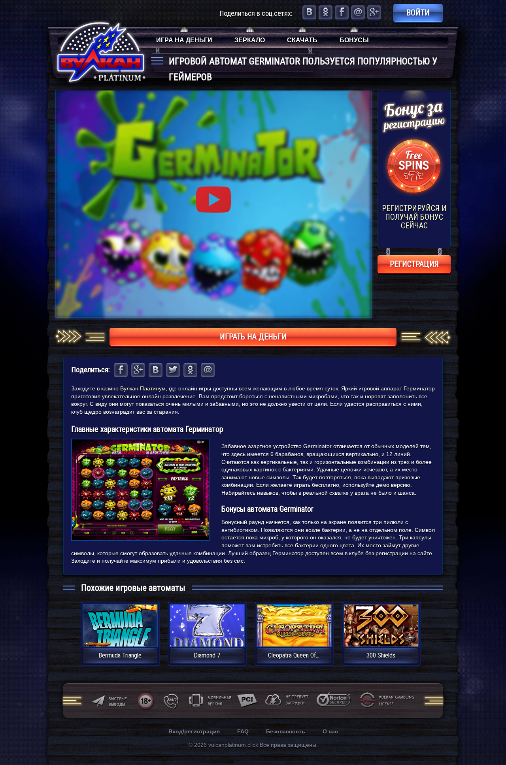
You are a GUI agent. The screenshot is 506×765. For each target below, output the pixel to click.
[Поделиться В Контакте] (309, 12)
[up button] (488, 737)
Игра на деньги (184, 40)
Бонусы (354, 40)
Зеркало (249, 40)
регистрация (414, 264)
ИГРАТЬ (120, 620)
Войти (418, 12)
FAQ (243, 731)
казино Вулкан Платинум (133, 388)
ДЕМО (120, 635)
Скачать (302, 40)
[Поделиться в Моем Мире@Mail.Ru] (358, 12)
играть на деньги (253, 336)
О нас (330, 731)
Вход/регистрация (194, 731)
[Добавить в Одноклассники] (325, 12)
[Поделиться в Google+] (374, 12)
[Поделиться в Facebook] (342, 12)
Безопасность (285, 731)
